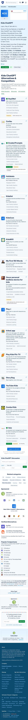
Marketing (21, 701)
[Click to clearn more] (14, 636)
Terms (18, 711)
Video (24, 483)
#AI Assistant (21, 91)
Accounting (5, 703)
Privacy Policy (11, 711)
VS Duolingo (6, 555)
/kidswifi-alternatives (6, 237)
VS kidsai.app (7, 552)
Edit (3, 64)
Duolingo (6, 57)
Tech (20, 483)
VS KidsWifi (6, 570)
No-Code (6, 697)
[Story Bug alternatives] (3, 378)
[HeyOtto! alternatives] (3, 99)
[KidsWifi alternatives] (3, 240)
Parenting (15, 483)
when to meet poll (13, 716)
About (3, 668)
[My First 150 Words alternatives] (3, 261)
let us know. (20, 585)
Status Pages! (5, 681)
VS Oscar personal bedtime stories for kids (14, 574)
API (7, 668)
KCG (4, 13)
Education (5, 480)
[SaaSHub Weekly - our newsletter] (20, 2)
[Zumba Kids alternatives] (3, 408)
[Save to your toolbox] (4, 18)
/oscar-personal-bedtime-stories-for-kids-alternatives (12, 276)
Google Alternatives (19, 679)
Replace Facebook (19, 677)
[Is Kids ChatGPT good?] (11, 67)
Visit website (5, 67)
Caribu (10, 50)
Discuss (21, 666)
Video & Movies (14, 485)
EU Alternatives (10, 584)
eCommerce (12, 703)
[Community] (22, 2)
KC (3, 218)
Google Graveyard (19, 686)
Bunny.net (13, 713)
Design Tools (22, 697)
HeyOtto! (4, 50)
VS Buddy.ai (6, 548)
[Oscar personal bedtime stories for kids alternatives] (3, 278)
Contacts (15, 666)
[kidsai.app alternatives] (3, 331)
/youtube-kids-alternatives (8, 384)
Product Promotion (7, 666)
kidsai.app (22, 55)
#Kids (2, 93)
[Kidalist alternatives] (3, 197)
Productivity (15, 701)
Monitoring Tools (17, 705)
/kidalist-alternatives (6, 194)
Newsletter (4, 688)
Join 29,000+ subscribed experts (14, 624)
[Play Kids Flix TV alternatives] (3, 355)
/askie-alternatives (6, 329)
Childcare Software (21, 477)
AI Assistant (8, 477)
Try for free (9, 443)
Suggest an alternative (14, 449)
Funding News (5, 683)
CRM (3, 701)
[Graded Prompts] (3, 143)
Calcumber (13, 605)
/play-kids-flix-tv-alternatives (8, 353)
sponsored (21, 639)
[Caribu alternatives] (3, 122)
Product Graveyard (19, 683)
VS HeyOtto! (6, 550)
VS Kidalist (6, 566)
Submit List (4, 686)
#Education (14, 91)
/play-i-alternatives (6, 307)
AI (3, 477)
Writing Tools (22, 703)
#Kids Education (5, 91)
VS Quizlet (6, 557)
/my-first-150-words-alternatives (9, 259)
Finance (4, 707)
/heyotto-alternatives (6, 97)
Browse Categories (6, 675)
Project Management (7, 705)
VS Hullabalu (6, 563)
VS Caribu (6, 561)
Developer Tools (14, 697)
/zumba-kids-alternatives (7, 405)
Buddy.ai (15, 55)
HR (17, 703)
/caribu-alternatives (6, 119)
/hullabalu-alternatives (6, 174)
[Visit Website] (26, 98)
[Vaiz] (3, 428)
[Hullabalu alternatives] (3, 177)
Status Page (17, 67)
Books (14, 477)
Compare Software (6, 677)
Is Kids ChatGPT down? (14, 593)
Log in (3, 465)
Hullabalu (18, 50)
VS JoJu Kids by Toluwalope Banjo (12, 559)
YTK (3, 386)
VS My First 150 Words (9, 572)
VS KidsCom (6, 568)
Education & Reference (15, 480)
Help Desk (8, 701)
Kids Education (6, 483)
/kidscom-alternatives (6, 216)
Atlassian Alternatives (20, 681)
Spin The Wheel (15, 715)
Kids (24, 480)
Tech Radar (17, 675)
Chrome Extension (6, 679)
